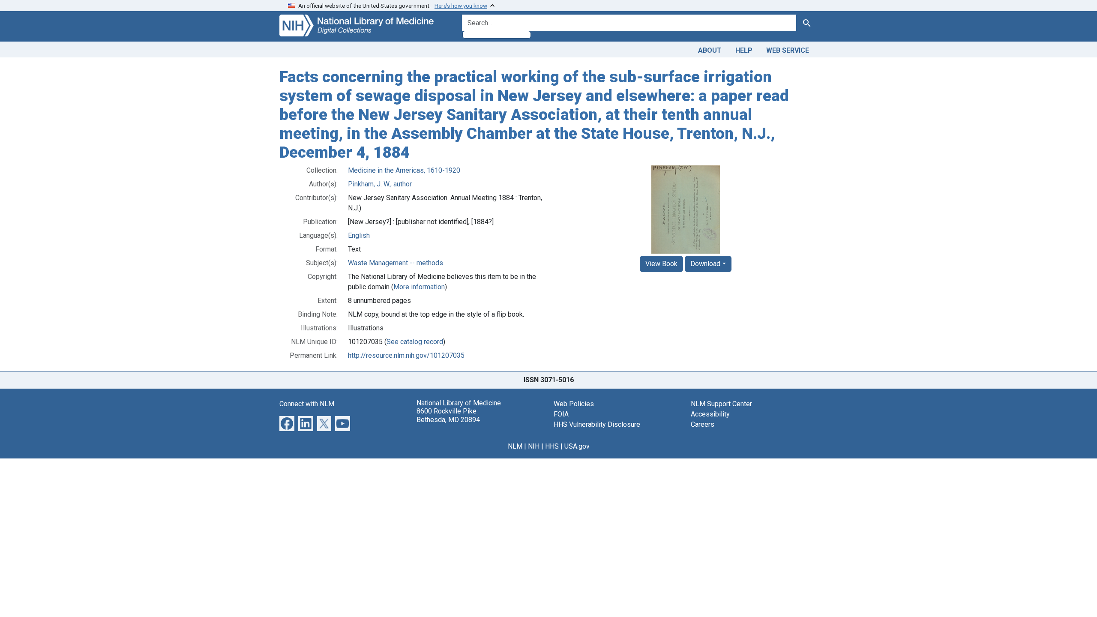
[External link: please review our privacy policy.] (286, 423)
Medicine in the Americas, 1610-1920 (404, 170)
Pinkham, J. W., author (380, 184)
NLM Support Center (721, 404)
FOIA (561, 414)
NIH (534, 446)
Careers (702, 424)
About (710, 50)
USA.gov (577, 446)
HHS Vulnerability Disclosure (597, 424)
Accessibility (710, 414)
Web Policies (574, 404)
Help (743, 50)
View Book (661, 264)
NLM (515, 446)
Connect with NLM (306, 404)
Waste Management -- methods (395, 263)
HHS (552, 446)
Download (705, 264)
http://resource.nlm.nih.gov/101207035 (406, 355)
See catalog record (415, 342)
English (359, 235)
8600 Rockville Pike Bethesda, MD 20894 (448, 415)
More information (419, 287)
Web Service (787, 50)
